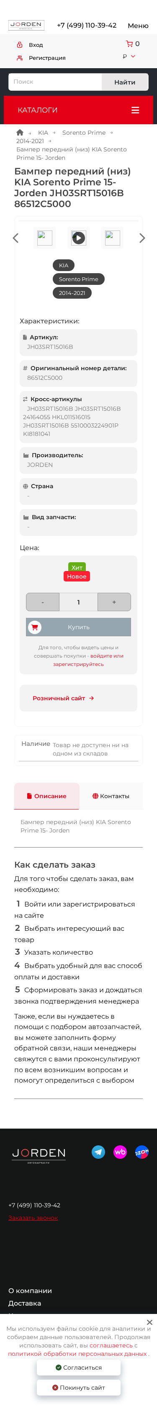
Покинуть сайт (81, 1387)
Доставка (24, 1303)
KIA (43, 132)
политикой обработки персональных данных (77, 1353)
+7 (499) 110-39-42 (86, 25)
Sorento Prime (84, 132)
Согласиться (82, 1367)
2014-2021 (30, 141)
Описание (50, 796)
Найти (125, 82)
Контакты (113, 796)
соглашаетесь (112, 1345)
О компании (30, 1291)
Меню (138, 25)
